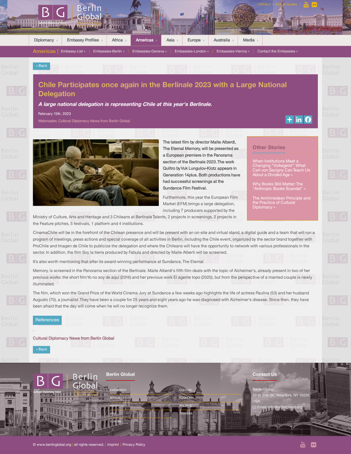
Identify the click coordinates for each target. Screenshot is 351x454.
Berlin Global (286, 4)
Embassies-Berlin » (108, 51)
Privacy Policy (134, 445)
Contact (264, 4)
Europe (194, 40)
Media (249, 40)
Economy (186, 398)
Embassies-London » (192, 51)
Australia (222, 40)
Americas (144, 40)
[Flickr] (314, 4)
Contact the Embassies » (277, 51)
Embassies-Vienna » (233, 51)
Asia (170, 40)
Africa (117, 40)
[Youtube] (306, 4)
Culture (185, 390)
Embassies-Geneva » (149, 51)
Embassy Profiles (83, 40)
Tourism (185, 413)
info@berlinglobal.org (285, 407)
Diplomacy (44, 40)
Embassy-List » (73, 51)
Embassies (118, 390)
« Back (41, 66)
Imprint (113, 445)
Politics (185, 406)
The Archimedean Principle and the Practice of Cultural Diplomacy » (281, 203)
